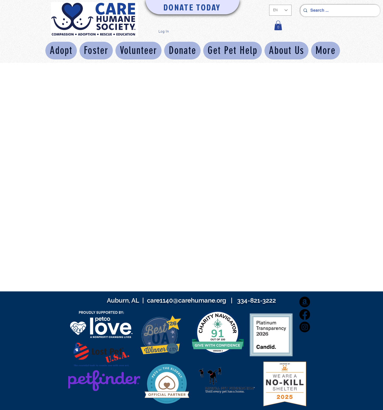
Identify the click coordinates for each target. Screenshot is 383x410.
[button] (278, 25)
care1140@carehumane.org (186, 300)
